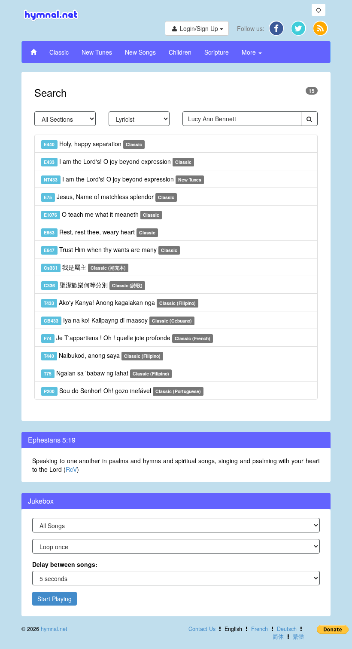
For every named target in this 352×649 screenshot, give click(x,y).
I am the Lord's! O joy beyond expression (117, 161)
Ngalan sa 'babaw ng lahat (106, 373)
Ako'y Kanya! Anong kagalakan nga (120, 302)
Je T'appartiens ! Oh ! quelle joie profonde (127, 337)
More (250, 52)
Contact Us (201, 629)
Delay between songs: (64, 564)
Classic (59, 52)
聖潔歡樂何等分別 (93, 284)
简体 (278, 636)
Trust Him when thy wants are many (110, 249)
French (259, 629)
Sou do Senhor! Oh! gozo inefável (122, 390)
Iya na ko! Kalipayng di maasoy (118, 320)
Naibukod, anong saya (102, 355)
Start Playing (54, 598)
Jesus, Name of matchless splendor (109, 196)
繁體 (298, 636)
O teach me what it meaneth (101, 214)
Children (180, 52)
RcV (71, 469)
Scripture (216, 52)
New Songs (140, 52)
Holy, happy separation (93, 143)
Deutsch (287, 629)
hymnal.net (54, 629)
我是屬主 (85, 267)
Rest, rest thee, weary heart (99, 232)
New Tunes (97, 52)
